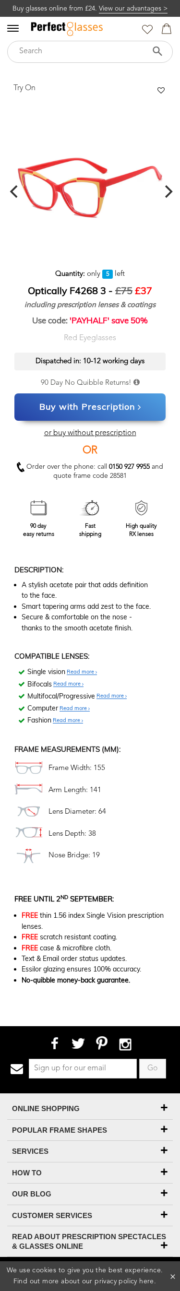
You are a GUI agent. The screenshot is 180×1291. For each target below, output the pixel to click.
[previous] (14, 191)
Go (152, 1068)
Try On (24, 88)
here (146, 1281)
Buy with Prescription (87, 406)
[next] (167, 191)
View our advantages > (133, 8)
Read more (81, 672)
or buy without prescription (90, 433)
